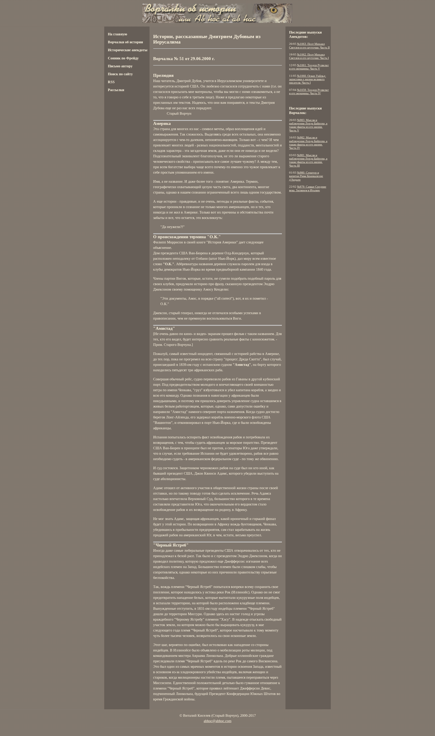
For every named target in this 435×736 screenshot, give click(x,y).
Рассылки (116, 90)
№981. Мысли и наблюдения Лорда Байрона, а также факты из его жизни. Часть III (308, 160)
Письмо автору (120, 66)
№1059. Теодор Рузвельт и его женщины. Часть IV (309, 91)
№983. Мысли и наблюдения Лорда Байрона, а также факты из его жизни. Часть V (308, 125)
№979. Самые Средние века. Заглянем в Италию (307, 188)
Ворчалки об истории (125, 42)
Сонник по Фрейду (123, 58)
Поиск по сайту (120, 74)
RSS (111, 82)
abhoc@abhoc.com (217, 721)
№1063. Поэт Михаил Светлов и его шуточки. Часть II (309, 45)
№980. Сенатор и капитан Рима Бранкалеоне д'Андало (306, 176)
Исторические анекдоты (127, 50)
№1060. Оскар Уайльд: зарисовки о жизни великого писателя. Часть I (307, 79)
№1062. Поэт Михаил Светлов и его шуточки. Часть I (309, 56)
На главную (117, 34)
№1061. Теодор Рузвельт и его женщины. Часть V (309, 67)
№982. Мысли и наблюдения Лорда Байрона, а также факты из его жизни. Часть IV (308, 143)
